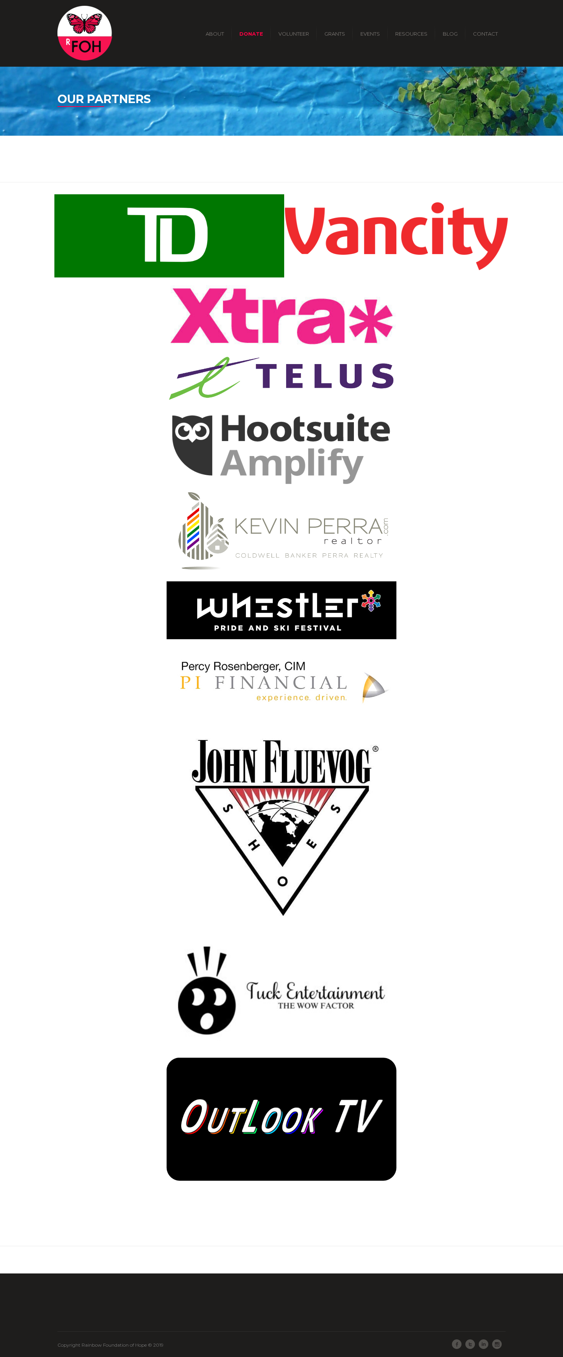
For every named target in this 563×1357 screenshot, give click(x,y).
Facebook (457, 1344)
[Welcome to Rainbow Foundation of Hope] (84, 33)
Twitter (470, 1344)
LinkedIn (483, 1344)
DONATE (251, 34)
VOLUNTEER (293, 34)
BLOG (450, 34)
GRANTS (334, 34)
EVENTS (370, 34)
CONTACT (485, 34)
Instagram (497, 1344)
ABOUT (215, 34)
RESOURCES (411, 34)
